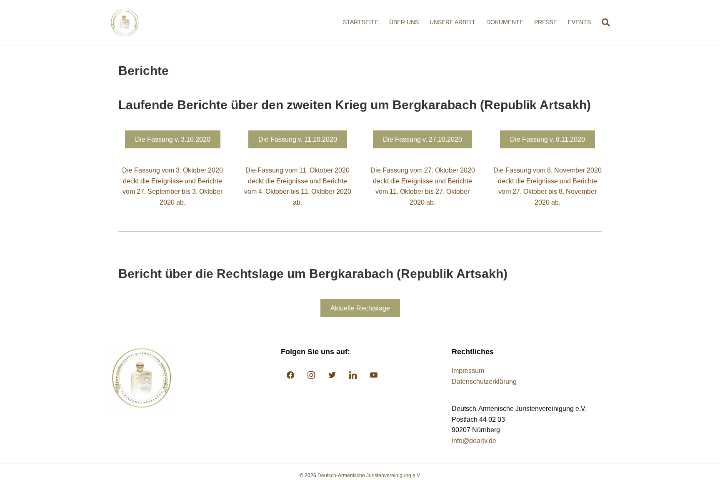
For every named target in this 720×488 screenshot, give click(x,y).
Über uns (404, 22)
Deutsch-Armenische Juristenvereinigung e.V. (369, 475)
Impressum (468, 370)
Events (579, 22)
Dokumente (504, 22)
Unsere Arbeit (452, 22)
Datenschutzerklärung (484, 381)
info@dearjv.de (474, 440)
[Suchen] (603, 22)
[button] (172, 139)
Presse (545, 22)
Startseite (360, 22)
